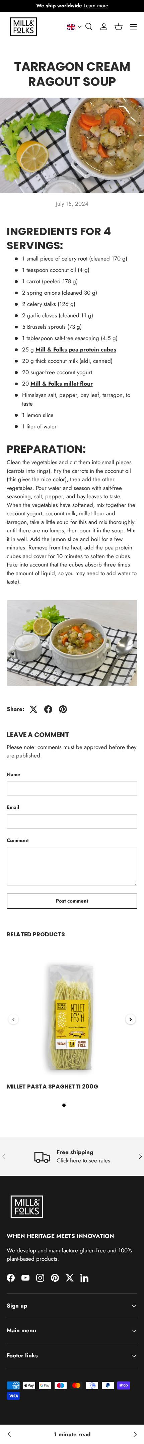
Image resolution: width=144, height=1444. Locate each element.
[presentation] (13, 1019)
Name (13, 774)
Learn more (96, 5)
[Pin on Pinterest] (63, 709)
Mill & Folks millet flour (61, 384)
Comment (18, 840)
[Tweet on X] (33, 709)
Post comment (72, 901)
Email (13, 807)
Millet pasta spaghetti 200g (52, 1086)
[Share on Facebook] (48, 709)
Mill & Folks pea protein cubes (75, 349)
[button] (74, 26)
